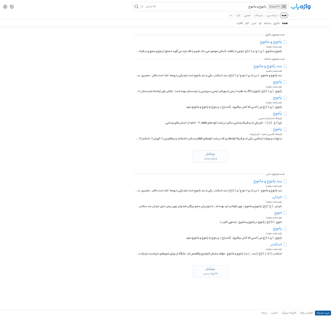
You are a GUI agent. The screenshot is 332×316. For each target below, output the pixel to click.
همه (284, 15)
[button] (136, 6)
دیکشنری (272, 15)
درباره (264, 312)
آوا (260, 23)
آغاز (247, 23)
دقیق (276, 23)
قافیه (240, 23)
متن (253, 23)
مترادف (259, 15)
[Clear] (142, 6)
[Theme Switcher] (11, 7)
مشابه (267, 23)
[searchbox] (211, 6)
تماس (274, 312)
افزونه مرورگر (289, 312)
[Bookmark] (285, 42)
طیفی (247, 15)
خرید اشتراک (323, 313)
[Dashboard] (5, 7)
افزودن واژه (306, 312)
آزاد (238, 15)
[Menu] (284, 6)
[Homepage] (301, 7)
